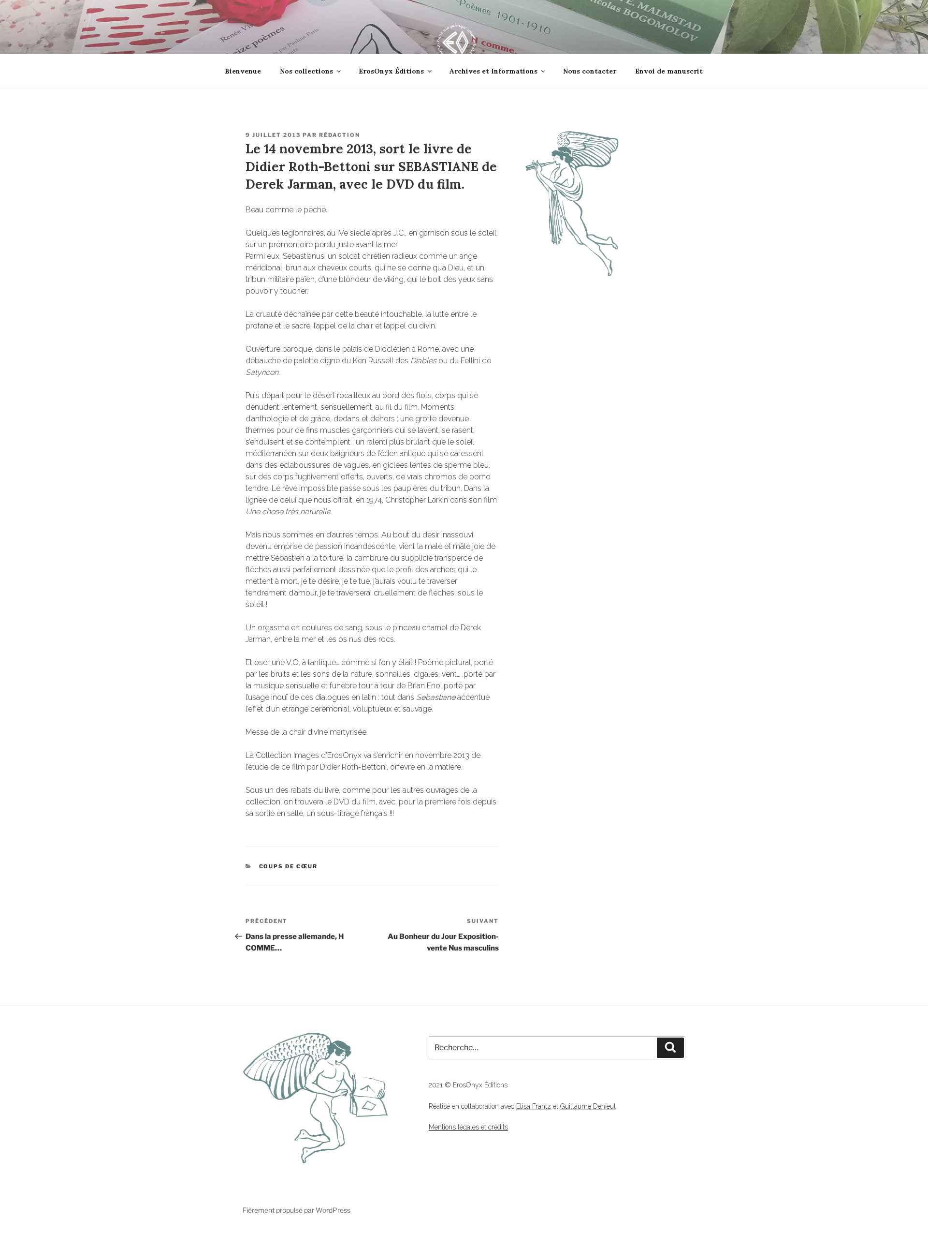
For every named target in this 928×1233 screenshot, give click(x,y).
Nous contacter (589, 71)
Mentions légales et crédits (468, 1127)
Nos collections (306, 71)
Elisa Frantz (533, 1106)
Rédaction (339, 135)
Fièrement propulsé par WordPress (296, 1210)
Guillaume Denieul (588, 1106)
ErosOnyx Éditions (391, 71)
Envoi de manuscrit (669, 71)
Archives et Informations (493, 71)
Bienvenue (243, 71)
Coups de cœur (288, 866)
